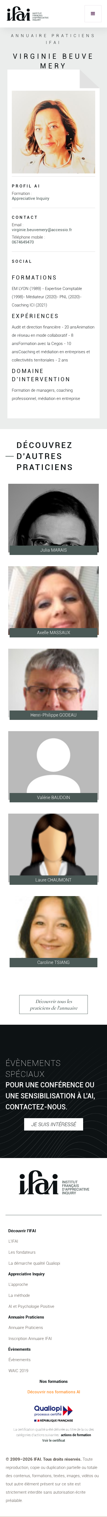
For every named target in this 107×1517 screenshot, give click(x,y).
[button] (93, 13)
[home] (27, 13)
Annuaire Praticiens (26, 1327)
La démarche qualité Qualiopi (34, 1263)
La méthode (19, 1295)
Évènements (20, 1359)
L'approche (18, 1284)
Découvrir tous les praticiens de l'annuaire (53, 1004)
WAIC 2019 (18, 1370)
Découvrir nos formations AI (53, 1391)
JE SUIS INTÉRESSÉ (53, 1124)
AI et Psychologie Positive (31, 1306)
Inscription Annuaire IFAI (30, 1338)
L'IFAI (13, 1241)
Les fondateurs (22, 1252)
